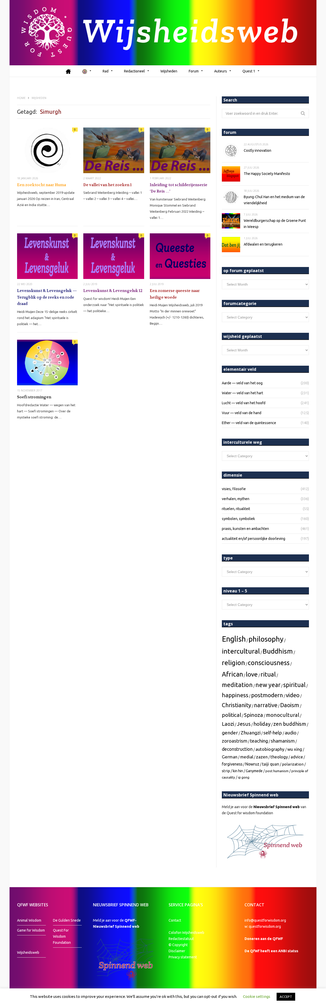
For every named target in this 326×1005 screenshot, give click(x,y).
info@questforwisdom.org (265, 920)
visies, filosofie (234, 489)
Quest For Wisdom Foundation (62, 936)
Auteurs (220, 71)
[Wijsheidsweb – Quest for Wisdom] (163, 32)
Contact (175, 920)
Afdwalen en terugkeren (263, 244)
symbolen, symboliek (238, 519)
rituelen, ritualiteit (236, 509)
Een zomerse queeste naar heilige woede (175, 294)
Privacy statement (183, 957)
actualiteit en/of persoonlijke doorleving (253, 539)
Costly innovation (257, 150)
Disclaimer (177, 951)
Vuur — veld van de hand (241, 413)
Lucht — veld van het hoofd (243, 403)
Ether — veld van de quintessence (249, 423)
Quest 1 (248, 71)
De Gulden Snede (67, 920)
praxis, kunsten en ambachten (245, 529)
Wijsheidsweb (28, 952)
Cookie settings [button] (256, 996)
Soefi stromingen (34, 397)
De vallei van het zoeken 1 (107, 184)
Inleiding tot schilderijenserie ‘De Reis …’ (178, 188)
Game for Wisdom (31, 930)
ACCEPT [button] (286, 996)
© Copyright (178, 945)
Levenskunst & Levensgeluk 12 (112, 290)
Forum (194, 71)
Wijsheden (168, 71)
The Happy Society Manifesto (267, 174)
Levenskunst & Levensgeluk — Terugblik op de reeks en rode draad (47, 297)
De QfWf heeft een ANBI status (271, 951)
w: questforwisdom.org (262, 926)
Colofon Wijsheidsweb (186, 933)
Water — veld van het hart (242, 393)
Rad (105, 71)
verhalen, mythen (235, 499)
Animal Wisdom (29, 920)
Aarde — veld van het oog (242, 383)
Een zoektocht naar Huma (41, 184)
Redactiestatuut (182, 939)
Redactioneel (134, 71)
